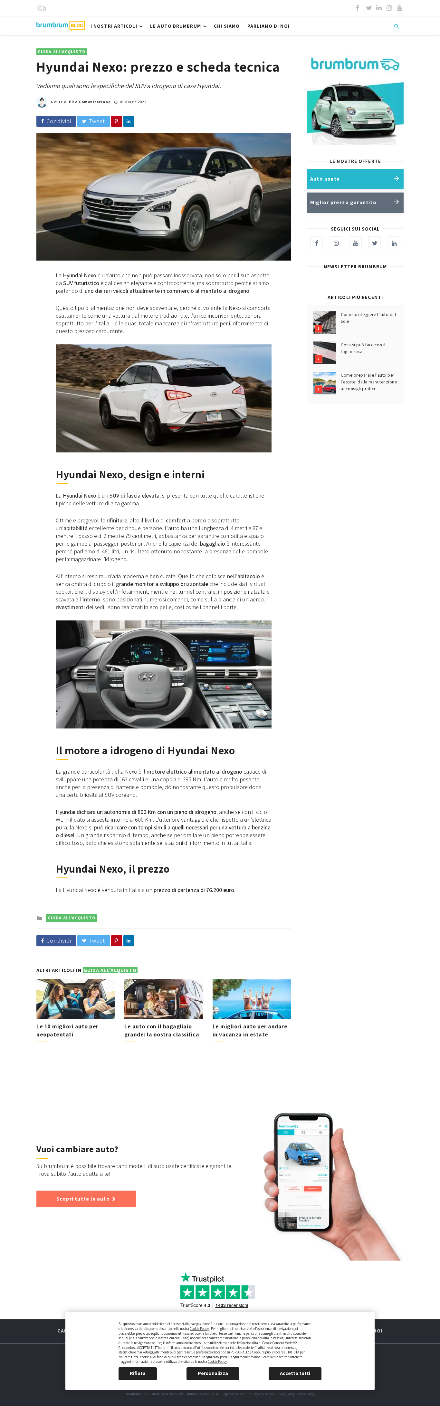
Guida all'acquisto (61, 51)
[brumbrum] (41, 8)
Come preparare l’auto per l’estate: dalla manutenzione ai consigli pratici (369, 381)
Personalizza (213, 1373)
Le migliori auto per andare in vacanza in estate (250, 1030)
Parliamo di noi (268, 26)
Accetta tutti (295, 1373)
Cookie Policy (199, 1328)
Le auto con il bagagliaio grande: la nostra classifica (161, 1030)
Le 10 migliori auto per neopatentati (67, 1030)
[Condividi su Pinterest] (116, 121)
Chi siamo (227, 26)
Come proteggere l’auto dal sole (368, 318)
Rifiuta (138, 1373)
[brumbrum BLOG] (60, 26)
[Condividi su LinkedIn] (128, 121)
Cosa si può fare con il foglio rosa (363, 348)
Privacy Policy (285, 1394)
